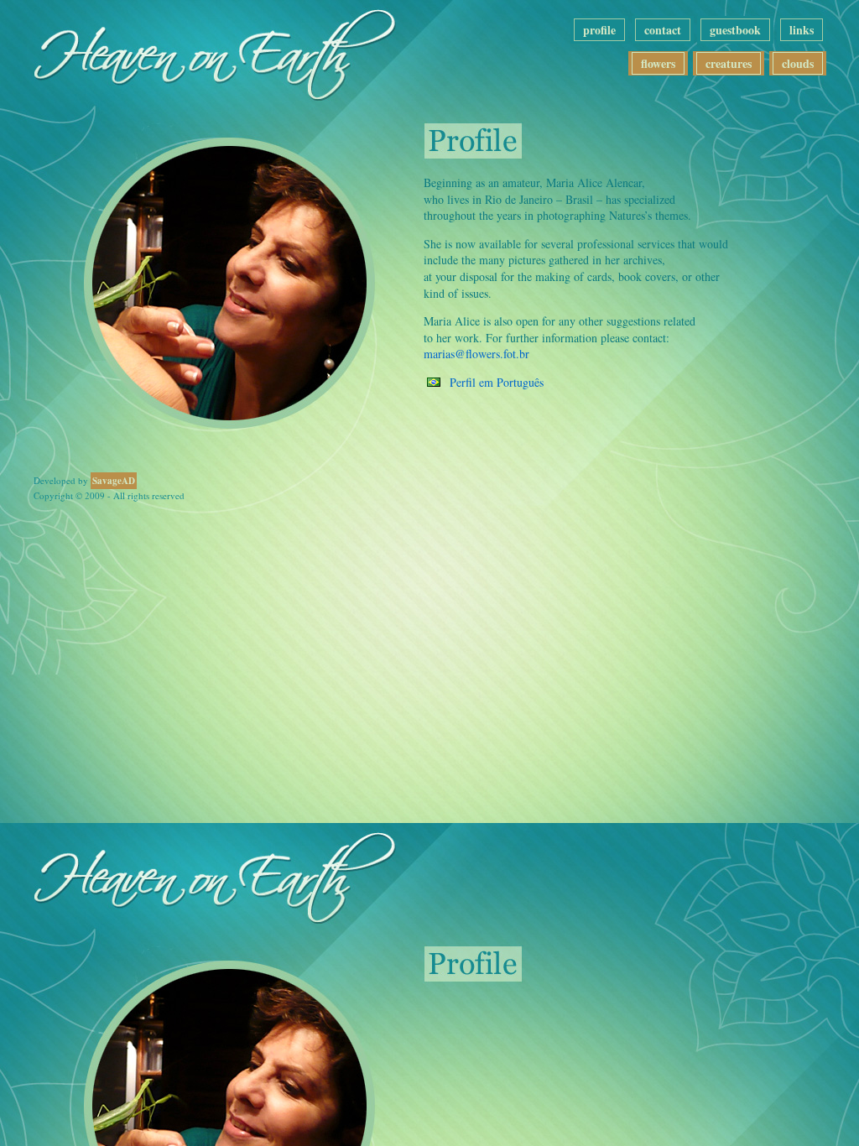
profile (599, 30)
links (801, 30)
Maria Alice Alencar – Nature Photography (230, 50)
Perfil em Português (497, 382)
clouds (798, 63)
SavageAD (113, 480)
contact (662, 30)
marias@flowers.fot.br (476, 354)
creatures (728, 63)
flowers (658, 63)
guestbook (735, 30)
